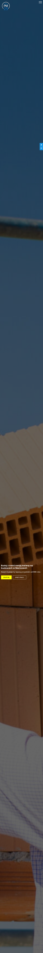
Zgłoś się (6, 577)
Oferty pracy (19, 577)
